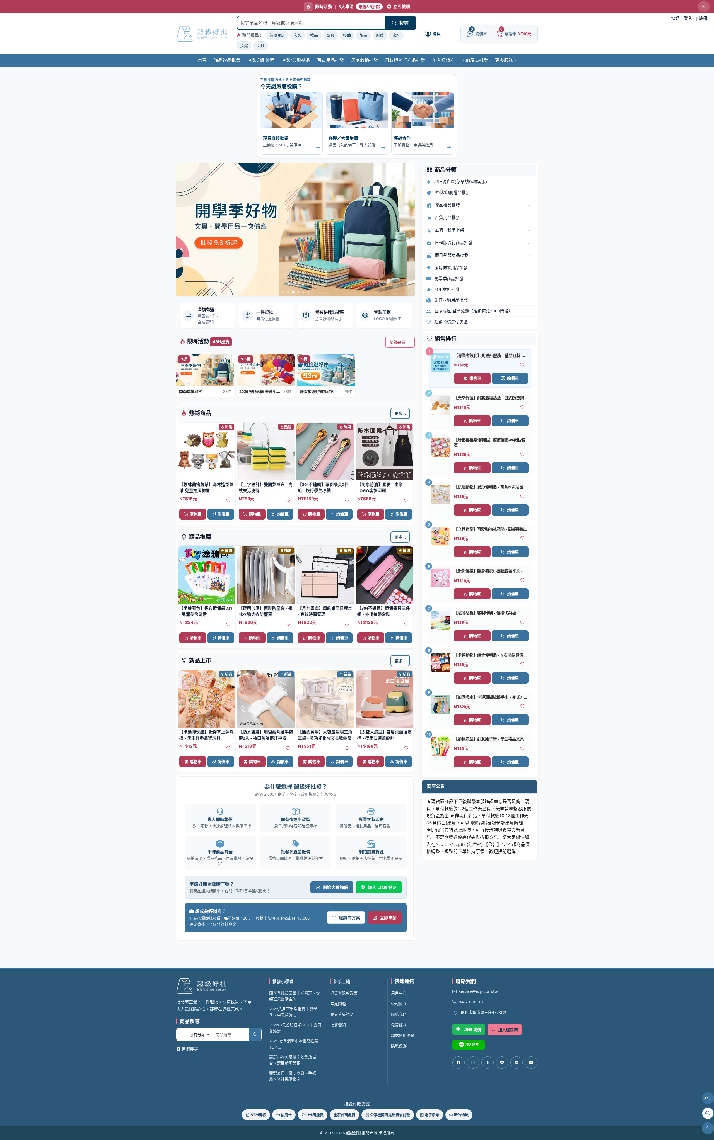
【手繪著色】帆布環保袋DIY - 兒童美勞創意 (206, 611)
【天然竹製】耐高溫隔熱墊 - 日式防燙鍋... (490, 397)
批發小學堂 (282, 981)
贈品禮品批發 (227, 60)
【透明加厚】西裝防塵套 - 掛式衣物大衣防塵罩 (266, 611)
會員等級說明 (342, 1014)
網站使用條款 (402, 1035)
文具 (260, 45)
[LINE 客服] (708, 1113)
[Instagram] (473, 1062)
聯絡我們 (399, 1014)
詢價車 (223, 514)
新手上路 (342, 981)
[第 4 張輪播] (298, 292)
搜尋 (403, 23)
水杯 (396, 35)
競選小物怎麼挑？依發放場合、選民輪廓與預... (292, 1060)
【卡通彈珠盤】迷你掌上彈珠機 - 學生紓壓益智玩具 (206, 735)
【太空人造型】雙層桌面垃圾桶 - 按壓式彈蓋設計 (384, 735)
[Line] (516, 1062)
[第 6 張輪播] (308, 292)
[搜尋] (255, 1034)
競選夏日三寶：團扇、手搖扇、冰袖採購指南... (292, 1076)
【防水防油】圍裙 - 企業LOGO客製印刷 (380, 487)
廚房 (380, 35)
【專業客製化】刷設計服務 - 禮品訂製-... (489, 355)
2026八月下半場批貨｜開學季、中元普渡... (293, 1012)
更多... (400, 413)
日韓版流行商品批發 (405, 60)
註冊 (703, 18)
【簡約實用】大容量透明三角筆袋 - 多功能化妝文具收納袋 (325, 735)
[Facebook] (458, 1062)
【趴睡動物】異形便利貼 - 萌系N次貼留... (490, 487)
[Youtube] (531, 1062)
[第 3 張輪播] (293, 292)
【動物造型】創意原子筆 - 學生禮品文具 (489, 739)
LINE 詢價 (472, 1029)
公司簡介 (399, 1003)
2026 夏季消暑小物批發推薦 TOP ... (293, 1044)
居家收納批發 (364, 60)
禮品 (314, 35)
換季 (347, 35)
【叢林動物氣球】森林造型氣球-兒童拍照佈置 (206, 487)
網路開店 (277, 35)
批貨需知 (338, 1024)
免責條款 (399, 1024)
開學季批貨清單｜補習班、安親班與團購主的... (294, 996)
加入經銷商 (443, 60)
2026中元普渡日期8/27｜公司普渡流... (295, 1028)
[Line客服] (502, 1062)
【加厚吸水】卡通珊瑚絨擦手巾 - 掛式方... (490, 697)
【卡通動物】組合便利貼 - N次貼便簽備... (490, 655)
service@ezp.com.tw (478, 991)
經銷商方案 (349, 917)
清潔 (244, 45)
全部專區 (397, 342)
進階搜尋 (190, 1049)
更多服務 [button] (504, 60)
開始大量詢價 (335, 887)
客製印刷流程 (261, 60)
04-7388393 (471, 1002)
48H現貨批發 (475, 60)
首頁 (202, 60)
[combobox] (311, 22)
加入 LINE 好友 (382, 887)
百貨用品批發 (330, 60)
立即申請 (388, 917)
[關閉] (704, 6)
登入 (688, 18)
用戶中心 (399, 993)
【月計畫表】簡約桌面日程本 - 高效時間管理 (325, 611)
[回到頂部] (708, 1128)
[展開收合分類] (529, 193)
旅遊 (363, 35)
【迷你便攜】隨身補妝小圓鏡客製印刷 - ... (490, 570)
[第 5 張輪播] (303, 292)
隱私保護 (399, 1046)
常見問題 (338, 1003)
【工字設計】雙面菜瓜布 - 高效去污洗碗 (266, 487)
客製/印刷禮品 (296, 60)
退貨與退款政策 (344, 993)
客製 (297, 35)
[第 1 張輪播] (283, 292)
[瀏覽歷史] (708, 1098)
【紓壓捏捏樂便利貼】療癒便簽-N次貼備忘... (489, 442)
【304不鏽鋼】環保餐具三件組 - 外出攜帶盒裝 (383, 611)
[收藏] (228, 500)
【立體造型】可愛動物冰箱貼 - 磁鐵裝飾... (490, 529)
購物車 (195, 514)
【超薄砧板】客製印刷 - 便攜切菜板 (485, 613)
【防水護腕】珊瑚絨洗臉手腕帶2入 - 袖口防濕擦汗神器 (266, 735)
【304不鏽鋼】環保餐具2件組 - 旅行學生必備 (323, 487)
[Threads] (487, 1062)
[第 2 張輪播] (288, 292)
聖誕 (330, 35)
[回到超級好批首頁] (219, 986)
